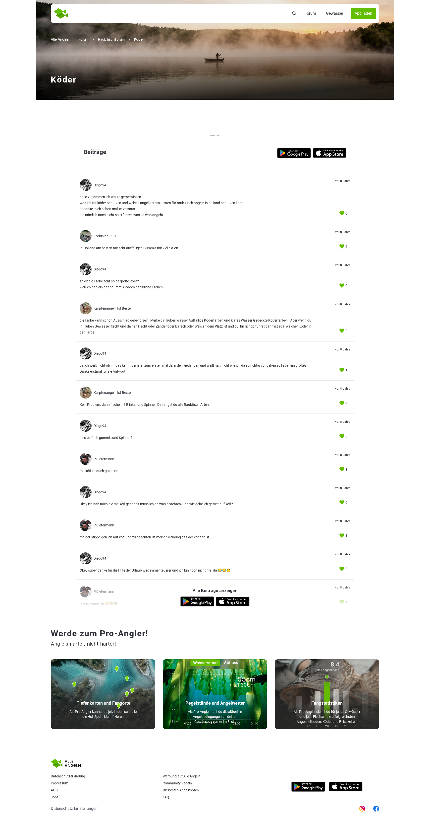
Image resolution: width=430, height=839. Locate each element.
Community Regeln (177, 783)
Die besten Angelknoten (181, 790)
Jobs (54, 797)
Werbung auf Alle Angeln (181, 776)
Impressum (59, 783)
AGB (54, 790)
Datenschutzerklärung (68, 776)
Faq (166, 797)
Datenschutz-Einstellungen (74, 808)
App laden (363, 13)
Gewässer (334, 13)
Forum (310, 13)
